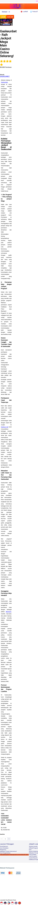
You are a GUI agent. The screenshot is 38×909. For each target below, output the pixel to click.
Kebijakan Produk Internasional (8, 851)
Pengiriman (3, 849)
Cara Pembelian (4, 848)
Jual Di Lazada (33, 856)
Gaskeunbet (4, 82)
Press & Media (32, 854)
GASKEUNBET (5, 76)
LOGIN (3, 17)
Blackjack (8, 611)
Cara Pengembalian (5, 853)
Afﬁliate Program (33, 848)
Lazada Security (33, 858)
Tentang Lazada (33, 846)
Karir (30, 849)
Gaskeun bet (4, 427)
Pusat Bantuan (4, 846)
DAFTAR (10, 17)
